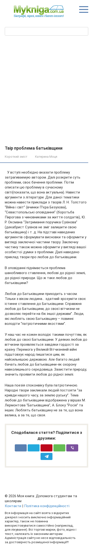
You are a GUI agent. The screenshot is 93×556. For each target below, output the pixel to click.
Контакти (13, 506)
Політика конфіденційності (46, 506)
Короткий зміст (16, 156)
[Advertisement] (46, 97)
